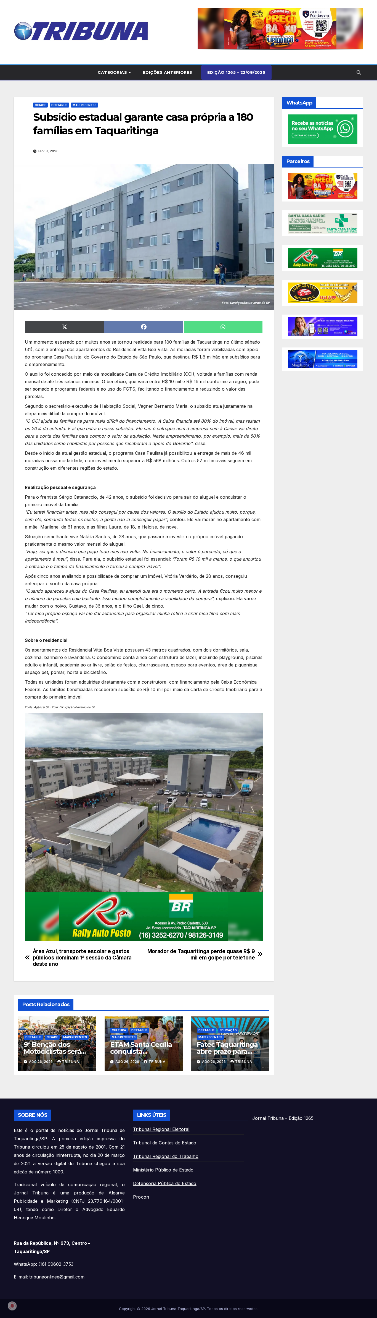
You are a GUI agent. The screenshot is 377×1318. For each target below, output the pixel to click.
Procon (141, 1197)
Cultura (119, 1030)
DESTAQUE (59, 105)
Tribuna (70, 1062)
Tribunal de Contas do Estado (165, 1143)
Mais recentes (84, 105)
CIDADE (40, 105)
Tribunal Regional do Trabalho (165, 1156)
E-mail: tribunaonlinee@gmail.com (49, 1277)
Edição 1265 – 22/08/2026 (236, 72)
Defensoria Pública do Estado (165, 1183)
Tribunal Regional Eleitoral (161, 1129)
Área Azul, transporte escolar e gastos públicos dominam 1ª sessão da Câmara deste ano (82, 957)
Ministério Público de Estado (163, 1170)
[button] (280, 28)
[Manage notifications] (12, 1305)
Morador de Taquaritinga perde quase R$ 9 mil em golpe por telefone (201, 954)
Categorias (113, 72)
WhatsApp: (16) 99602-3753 (43, 1264)
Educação (228, 1030)
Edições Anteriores (167, 72)
